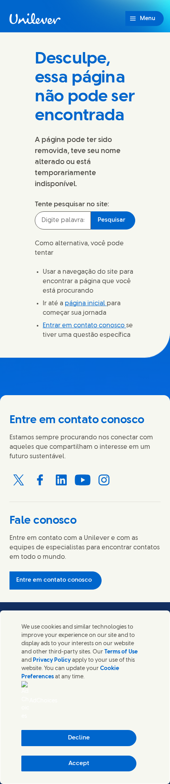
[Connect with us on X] (18, 480)
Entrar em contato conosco (84, 325)
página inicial (86, 303)
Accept (78, 763)
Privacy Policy (52, 660)
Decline (79, 738)
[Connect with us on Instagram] (104, 480)
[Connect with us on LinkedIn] (61, 480)
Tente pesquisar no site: (72, 204)
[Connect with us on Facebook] (40, 480)
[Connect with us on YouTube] (82, 480)
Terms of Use (121, 652)
